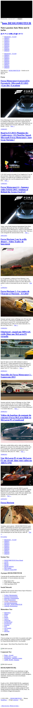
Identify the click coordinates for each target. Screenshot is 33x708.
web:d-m (15, 700)
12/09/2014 (4, 287)
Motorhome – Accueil (10, 36)
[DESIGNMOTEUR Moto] (3, 34)
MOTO (6, 563)
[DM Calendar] (14, 34)
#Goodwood (7, 623)
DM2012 (6, 38)
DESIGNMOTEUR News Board (13, 560)
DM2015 (6, 43)
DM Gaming (7, 568)
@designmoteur (10, 595)
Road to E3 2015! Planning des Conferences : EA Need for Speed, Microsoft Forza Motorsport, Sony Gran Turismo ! (16, 136)
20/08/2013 (4, 411)
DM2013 (6, 40)
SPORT (6, 565)
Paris (5, 626)
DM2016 (6, 44)
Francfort (6, 625)
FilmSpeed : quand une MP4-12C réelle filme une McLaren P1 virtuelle (16, 334)
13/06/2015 (4, 183)
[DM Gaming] (9, 34)
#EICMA (7, 631)
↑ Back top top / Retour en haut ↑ (10, 706)
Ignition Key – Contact (10, 657)
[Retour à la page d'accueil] (16, 23)
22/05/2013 (4, 499)
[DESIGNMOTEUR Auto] (1, 34)
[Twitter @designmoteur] (19, 34)
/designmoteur (11, 606)
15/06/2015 (4, 129)
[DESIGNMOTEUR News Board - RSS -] (18, 34)
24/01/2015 (4, 235)
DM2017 (6, 47)
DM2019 (6, 50)
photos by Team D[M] (10, 569)
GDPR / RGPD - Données (11, 660)
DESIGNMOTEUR (14, 70)
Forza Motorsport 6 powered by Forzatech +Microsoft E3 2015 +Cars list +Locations (15, 83)
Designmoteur (11, 596)
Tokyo (6, 629)
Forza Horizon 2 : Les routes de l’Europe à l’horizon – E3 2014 (15, 292)
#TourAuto (7, 620)
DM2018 (6, 49)
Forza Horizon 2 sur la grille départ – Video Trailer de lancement (14, 241)
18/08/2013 (4, 454)
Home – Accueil (8, 655)
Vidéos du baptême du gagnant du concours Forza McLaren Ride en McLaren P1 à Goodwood (16, 417)
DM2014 (6, 41)
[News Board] (13, 34)
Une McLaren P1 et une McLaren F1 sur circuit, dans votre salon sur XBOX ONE (16, 460)
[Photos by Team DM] (11, 34)
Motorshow (7, 612)
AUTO (6, 562)
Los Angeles (7, 628)
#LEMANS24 (8, 622)
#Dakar (6, 614)
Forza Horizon (7, 502)
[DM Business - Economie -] (7, 34)
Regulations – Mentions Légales (13, 658)
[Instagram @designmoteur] (22, 34)
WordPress (4, 700)
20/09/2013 (4, 371)
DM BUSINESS (9, 566)
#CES (6, 616)
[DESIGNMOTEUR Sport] (5, 34)
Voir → (12, 126)
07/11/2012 (4, 537)
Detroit (6, 617)
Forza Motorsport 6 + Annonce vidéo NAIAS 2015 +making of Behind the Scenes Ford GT (15, 189)
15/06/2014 (4, 328)
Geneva (6, 619)
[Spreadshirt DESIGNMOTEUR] (16, 34)
